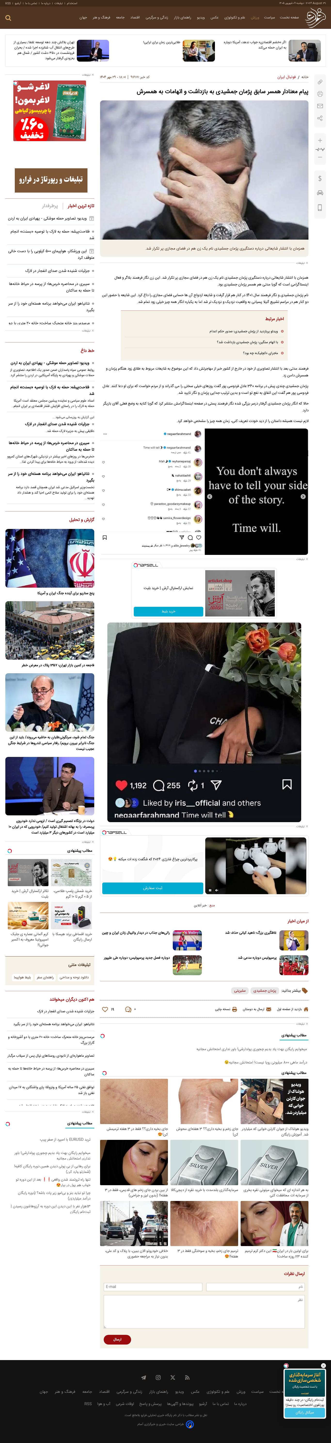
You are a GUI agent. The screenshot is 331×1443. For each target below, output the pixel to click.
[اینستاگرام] (158, 1377)
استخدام (72, 3)
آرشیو (18, 3)
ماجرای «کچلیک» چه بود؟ (260, 353)
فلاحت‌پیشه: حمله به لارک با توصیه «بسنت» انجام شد (52, 390)
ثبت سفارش (152, 888)
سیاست (269, 18)
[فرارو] (315, 18)
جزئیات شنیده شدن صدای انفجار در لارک (57, 271)
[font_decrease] (320, 157)
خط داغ (87, 351)
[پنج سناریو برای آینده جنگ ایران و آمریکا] (49, 558)
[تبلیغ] (51, 180)
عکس (215, 18)
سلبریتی (240, 991)
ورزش (255, 18)
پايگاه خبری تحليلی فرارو (156, 1415)
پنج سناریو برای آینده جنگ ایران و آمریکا (65, 593)
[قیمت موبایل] (320, 209)
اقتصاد (135, 18)
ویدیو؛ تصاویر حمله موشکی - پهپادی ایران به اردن (47, 218)
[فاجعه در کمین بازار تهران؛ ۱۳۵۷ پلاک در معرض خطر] (49, 630)
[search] (8, 18)
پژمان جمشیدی (264, 991)
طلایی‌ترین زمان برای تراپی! (161, 42)
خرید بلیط (168, 612)
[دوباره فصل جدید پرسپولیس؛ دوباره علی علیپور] (187, 965)
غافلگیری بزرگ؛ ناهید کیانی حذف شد (250, 933)
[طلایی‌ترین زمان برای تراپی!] (199, 51)
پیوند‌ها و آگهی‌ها (180, 1404)
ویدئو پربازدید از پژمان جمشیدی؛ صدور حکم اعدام (244, 331)
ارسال (117, 1340)
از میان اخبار (298, 921)
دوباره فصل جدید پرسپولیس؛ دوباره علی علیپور (137, 958)
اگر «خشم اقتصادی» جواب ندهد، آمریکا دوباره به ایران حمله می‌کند (255, 45)
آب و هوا (103, 1404)
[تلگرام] (144, 1377)
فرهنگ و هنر (102, 18)
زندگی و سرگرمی (157, 18)
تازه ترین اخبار (81, 206)
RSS (8, 3)
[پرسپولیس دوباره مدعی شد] (293, 965)
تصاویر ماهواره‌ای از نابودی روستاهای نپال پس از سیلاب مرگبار (51, 1056)
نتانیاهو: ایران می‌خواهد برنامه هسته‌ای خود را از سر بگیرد (51, 477)
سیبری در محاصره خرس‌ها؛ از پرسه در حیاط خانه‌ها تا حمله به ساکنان (51, 446)
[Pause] (210, 890)
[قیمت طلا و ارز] (320, 179)
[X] (173, 1377)
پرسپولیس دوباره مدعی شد (257, 958)
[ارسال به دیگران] (320, 106)
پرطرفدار (50, 206)
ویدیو (201, 18)
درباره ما (45, 3)
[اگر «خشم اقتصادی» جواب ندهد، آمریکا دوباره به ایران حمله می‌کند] (305, 51)
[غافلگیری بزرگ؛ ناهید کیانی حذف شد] (293, 940)
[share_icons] (320, 118)
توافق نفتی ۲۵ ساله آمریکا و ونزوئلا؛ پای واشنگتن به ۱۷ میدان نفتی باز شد (51, 1090)
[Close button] (323, 1365)
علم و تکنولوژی (235, 18)
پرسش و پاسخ (150, 1404)
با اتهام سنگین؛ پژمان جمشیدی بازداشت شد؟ (247, 342)
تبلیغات (59, 3)
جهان (83, 18)
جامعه (121, 18)
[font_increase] (320, 140)
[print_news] (320, 94)
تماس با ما (31, 3)
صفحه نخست (289, 18)
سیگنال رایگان (305, 1413)
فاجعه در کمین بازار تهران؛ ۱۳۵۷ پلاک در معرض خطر (58, 665)
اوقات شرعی (125, 1404)
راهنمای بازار (183, 18)
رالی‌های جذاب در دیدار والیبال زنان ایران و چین (136, 933)
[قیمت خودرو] (320, 194)
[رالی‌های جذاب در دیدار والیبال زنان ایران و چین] (187, 940)
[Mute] (217, 890)
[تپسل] (135, 565)
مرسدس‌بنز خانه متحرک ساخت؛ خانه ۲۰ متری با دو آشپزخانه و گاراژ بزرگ (51, 1040)
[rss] (187, 1377)
